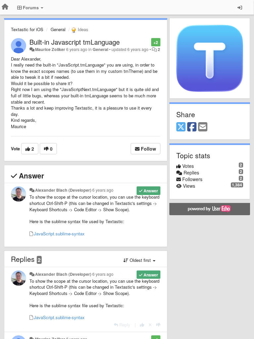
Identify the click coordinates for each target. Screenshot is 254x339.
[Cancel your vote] (150, 324)
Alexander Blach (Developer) (63, 190)
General (58, 29)
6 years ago (102, 190)
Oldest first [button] (140, 260)
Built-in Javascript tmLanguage (74, 42)
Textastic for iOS (27, 29)
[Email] (202, 127)
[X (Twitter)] (181, 127)
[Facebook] (191, 127)
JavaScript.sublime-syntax (59, 233)
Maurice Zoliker (50, 49)
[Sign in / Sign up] (240, 7)
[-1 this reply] (158, 324)
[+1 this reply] (142, 324)
